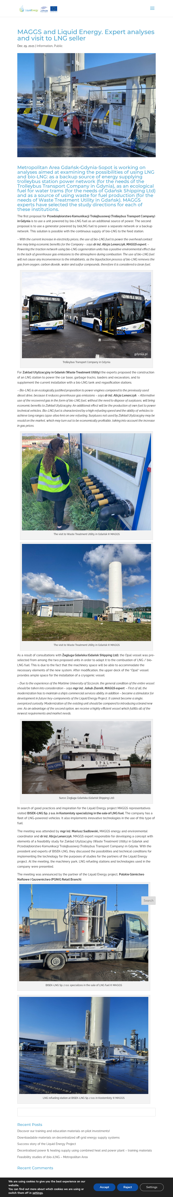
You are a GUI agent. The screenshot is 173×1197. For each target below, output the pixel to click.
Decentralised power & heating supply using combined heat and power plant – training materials (84, 1150)
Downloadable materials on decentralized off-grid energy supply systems (68, 1137)
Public (58, 46)
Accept (104, 1187)
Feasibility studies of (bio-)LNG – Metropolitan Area (52, 1157)
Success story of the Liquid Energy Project (46, 1144)
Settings (151, 1187)
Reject (127, 1187)
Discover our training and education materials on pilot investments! (63, 1131)
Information (45, 46)
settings (37, 1193)
